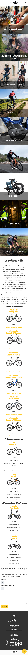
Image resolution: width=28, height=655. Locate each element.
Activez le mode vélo (14, 633)
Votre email (4, 579)
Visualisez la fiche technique (14, 327)
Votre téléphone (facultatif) (7, 585)
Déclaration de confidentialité (14, 622)
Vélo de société (14, 631)
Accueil (14, 615)
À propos (14, 619)
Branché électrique (14, 635)
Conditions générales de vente (14, 621)
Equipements (14, 639)
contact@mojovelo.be (14, 625)
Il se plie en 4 (14, 638)
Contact (14, 620)
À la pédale (14, 636)
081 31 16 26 (14, 626)
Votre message (5, 592)
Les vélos (14, 616)
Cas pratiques (14, 634)
